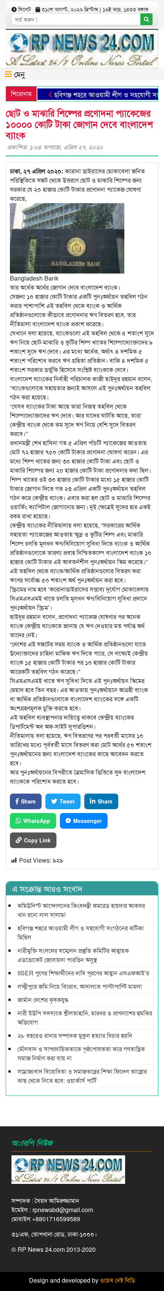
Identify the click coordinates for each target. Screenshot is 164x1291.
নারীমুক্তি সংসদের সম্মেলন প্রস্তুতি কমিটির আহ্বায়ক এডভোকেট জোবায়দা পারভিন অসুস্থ (73, 955)
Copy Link (37, 840)
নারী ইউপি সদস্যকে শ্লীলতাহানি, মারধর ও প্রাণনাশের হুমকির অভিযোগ (85, 1017)
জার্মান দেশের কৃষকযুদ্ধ (43, 999)
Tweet (67, 801)
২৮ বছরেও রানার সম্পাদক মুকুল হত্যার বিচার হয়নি (75, 1035)
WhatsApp (36, 820)
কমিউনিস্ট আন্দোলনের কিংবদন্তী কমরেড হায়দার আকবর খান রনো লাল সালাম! (81, 910)
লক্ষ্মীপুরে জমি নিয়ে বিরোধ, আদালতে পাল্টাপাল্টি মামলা (80, 986)
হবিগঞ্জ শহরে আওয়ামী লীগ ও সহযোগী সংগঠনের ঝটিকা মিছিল (81, 932)
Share (28, 801)
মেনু (18, 73)
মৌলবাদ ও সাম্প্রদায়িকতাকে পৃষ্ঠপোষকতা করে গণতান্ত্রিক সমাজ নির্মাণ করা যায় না (81, 1053)
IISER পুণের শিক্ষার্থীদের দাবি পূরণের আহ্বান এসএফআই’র (83, 973)
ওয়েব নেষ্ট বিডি (117, 1280)
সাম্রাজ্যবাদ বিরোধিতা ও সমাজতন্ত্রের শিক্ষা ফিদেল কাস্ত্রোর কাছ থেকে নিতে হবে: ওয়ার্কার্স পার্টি (82, 1076)
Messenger (87, 820)
